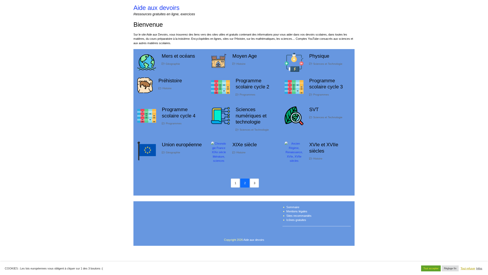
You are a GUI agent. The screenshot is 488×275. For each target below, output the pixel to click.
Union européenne (182, 144)
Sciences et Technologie (327, 63)
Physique (319, 56)
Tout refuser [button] (468, 268)
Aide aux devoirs (156, 7)
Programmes (247, 94)
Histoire (241, 63)
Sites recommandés (298, 215)
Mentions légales (296, 211)
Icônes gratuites (296, 220)
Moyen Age (244, 56)
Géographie (173, 63)
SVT (314, 109)
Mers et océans (178, 56)
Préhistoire (170, 80)
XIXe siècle (244, 144)
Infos (479, 268)
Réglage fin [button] (450, 268)
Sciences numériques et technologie (251, 116)
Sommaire (292, 207)
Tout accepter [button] (430, 268)
